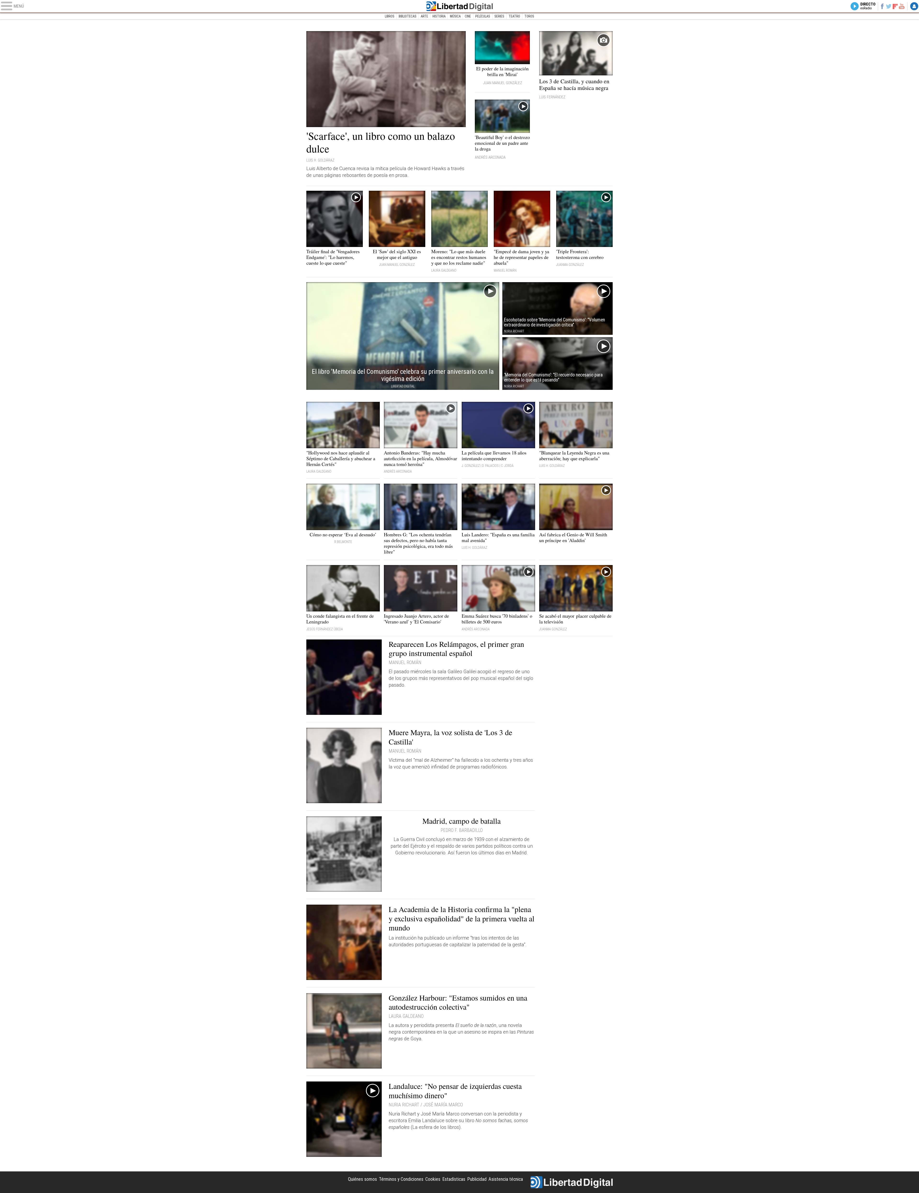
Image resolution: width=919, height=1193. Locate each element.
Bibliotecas (407, 16)
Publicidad (477, 1179)
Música (455, 16)
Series (499, 16)
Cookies (432, 1179)
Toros (529, 16)
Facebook (882, 6)
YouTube (901, 6)
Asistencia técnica (505, 1179)
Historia (439, 16)
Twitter (888, 6)
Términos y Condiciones (401, 1179)
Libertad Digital (459, 6)
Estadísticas (453, 1179)
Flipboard (895, 6)
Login (914, 6)
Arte (424, 16)
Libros (389, 16)
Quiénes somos (362, 1179)
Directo (867, 6)
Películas (482, 16)
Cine (468, 16)
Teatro (514, 16)
